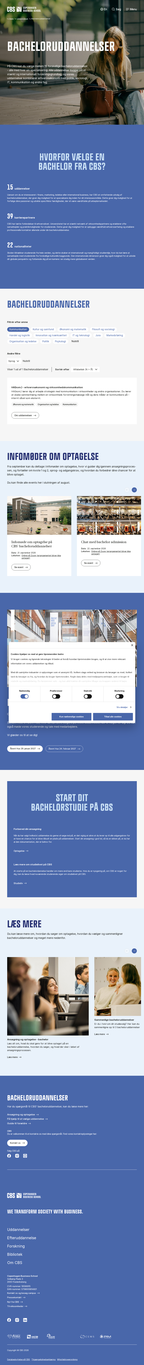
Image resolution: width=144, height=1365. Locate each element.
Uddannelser (22, 19)
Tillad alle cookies (113, 716)
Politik (45, 341)
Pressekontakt (14, 1297)
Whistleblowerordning (67, 1359)
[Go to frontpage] (24, 9)
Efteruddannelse (21, 1238)
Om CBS (14, 1263)
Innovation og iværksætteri (51, 335)
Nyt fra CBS (13, 1302)
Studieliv (18, 883)
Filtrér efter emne (17, 322)
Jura (98, 335)
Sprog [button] (11, 361)
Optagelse (19, 850)
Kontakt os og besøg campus (21, 1293)
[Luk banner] (132, 645)
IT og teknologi (81, 335)
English (103, 9)
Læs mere (12, 1057)
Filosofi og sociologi (103, 329)
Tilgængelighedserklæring (44, 1359)
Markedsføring (114, 335)
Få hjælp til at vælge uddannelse (25, 1118)
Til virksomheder (15, 1306)
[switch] (56, 696)
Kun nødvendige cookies (71, 716)
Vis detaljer (122, 707)
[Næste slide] (134, 489)
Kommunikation (18, 329)
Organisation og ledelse (22, 341)
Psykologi (60, 341)
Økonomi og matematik (73, 329)
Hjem (11, 19)
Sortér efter (62, 369)
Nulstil (75, 341)
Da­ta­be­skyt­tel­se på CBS (18, 1359)
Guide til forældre (17, 1123)
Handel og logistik (19, 335)
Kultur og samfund (43, 329)
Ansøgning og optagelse (21, 1114)
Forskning (16, 1246)
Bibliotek (14, 1254)
